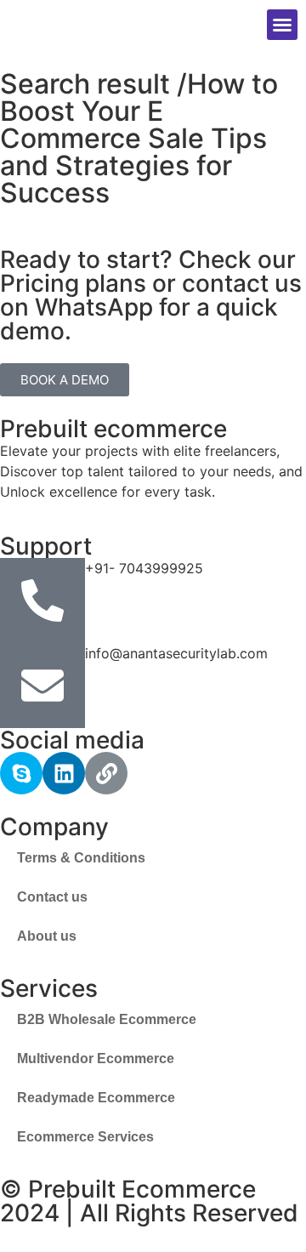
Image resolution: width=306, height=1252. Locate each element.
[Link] (106, 773)
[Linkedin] (63, 773)
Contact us (52, 897)
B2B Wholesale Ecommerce (106, 1019)
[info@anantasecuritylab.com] (42, 685)
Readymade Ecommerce (96, 1097)
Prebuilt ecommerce (113, 428)
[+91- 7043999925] (42, 600)
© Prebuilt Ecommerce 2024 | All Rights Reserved (149, 1201)
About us (46, 936)
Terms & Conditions (81, 858)
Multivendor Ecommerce (95, 1058)
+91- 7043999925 (144, 568)
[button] (282, 24)
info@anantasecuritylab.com (176, 653)
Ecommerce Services (85, 1137)
